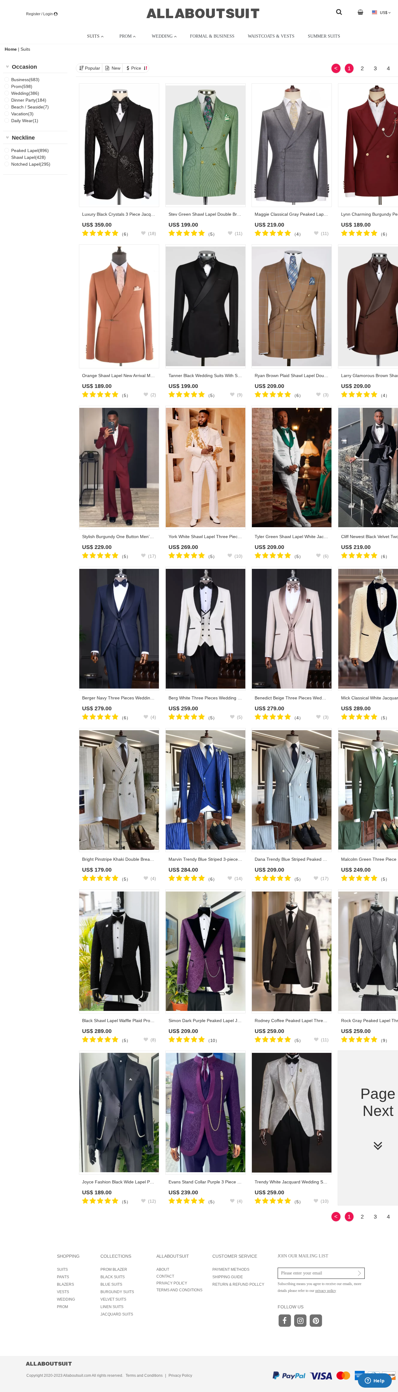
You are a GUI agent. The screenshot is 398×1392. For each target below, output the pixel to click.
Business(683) (25, 79)
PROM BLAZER (113, 1269)
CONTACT (165, 1276)
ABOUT (162, 1269)
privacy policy (325, 1290)
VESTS (63, 1292)
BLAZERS (65, 1284)
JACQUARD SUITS (116, 1314)
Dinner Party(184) (28, 100)
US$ (383, 13)
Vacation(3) (22, 113)
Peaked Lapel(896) (30, 150)
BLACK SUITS (112, 1277)
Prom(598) (21, 86)
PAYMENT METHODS (230, 1269)
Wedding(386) (25, 93)
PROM (62, 1307)
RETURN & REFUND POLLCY (238, 1284)
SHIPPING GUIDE (227, 1277)
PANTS (63, 1277)
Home (11, 49)
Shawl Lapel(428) (28, 157)
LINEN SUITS (111, 1307)
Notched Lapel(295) (30, 164)
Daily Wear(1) (24, 120)
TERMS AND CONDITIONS (179, 1290)
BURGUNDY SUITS (117, 1292)
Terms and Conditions (144, 1375)
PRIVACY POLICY (171, 1283)
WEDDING (66, 1299)
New (116, 68)
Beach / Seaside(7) (30, 106)
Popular (92, 68)
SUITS (62, 1269)
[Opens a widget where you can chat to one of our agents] (375, 1381)
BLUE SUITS (111, 1284)
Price (136, 68)
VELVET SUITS (113, 1299)
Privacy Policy (180, 1375)
